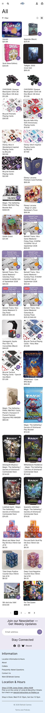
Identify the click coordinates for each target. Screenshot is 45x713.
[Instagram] (18, 645)
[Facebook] (14, 645)
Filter (6, 18)
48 (29, 613)
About (4, 662)
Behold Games (25, 705)
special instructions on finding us (26, 692)
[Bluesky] (23, 645)
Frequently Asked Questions (13, 669)
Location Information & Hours (13, 659)
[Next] (34, 613)
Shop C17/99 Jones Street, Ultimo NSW (17, 688)
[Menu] (3, 3)
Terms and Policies (22, 710)
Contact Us (6, 673)
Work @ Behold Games (11, 677)
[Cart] (42, 3)
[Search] (8, 3)
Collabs (5, 666)
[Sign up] (39, 631)
